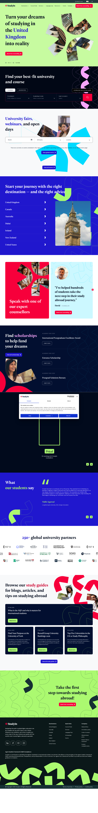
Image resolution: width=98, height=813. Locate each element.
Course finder (34, 6)
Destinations (24, 6)
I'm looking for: (10, 89)
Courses (10, 83)
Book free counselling (83, 6)
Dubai (50, 728)
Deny (30, 415)
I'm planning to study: (38, 89)
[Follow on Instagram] (24, 736)
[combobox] (18, 92)
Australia (51, 723)
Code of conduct (86, 725)
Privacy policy (79, 780)
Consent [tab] (29, 401)
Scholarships (68, 728)
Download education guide (82, 83)
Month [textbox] (10, 133)
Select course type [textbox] (38, 91)
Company (70, 6)
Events (64, 6)
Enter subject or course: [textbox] (14, 91)
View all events (48, 161)
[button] (93, 283)
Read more (13, 614)
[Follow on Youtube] (18, 736)
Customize (48, 415)
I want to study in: (63, 89)
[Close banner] (77, 396)
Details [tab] (49, 401)
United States (52, 737)
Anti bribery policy (86, 723)
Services (41, 6)
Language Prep (69, 725)
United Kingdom (53, 720)
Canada (51, 725)
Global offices (85, 720)
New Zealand (52, 734)
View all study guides (48, 655)
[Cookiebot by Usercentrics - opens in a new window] (68, 397)
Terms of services (67, 780)
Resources (57, 6)
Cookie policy (89, 780)
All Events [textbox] (40, 133)
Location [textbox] (68, 133)
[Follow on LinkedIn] (7, 736)
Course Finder (68, 720)
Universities (22, 83)
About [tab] (69, 401)
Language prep (49, 6)
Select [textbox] (60, 91)
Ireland (50, 731)
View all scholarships (13, 348)
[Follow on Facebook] (13, 736)
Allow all (68, 415)
